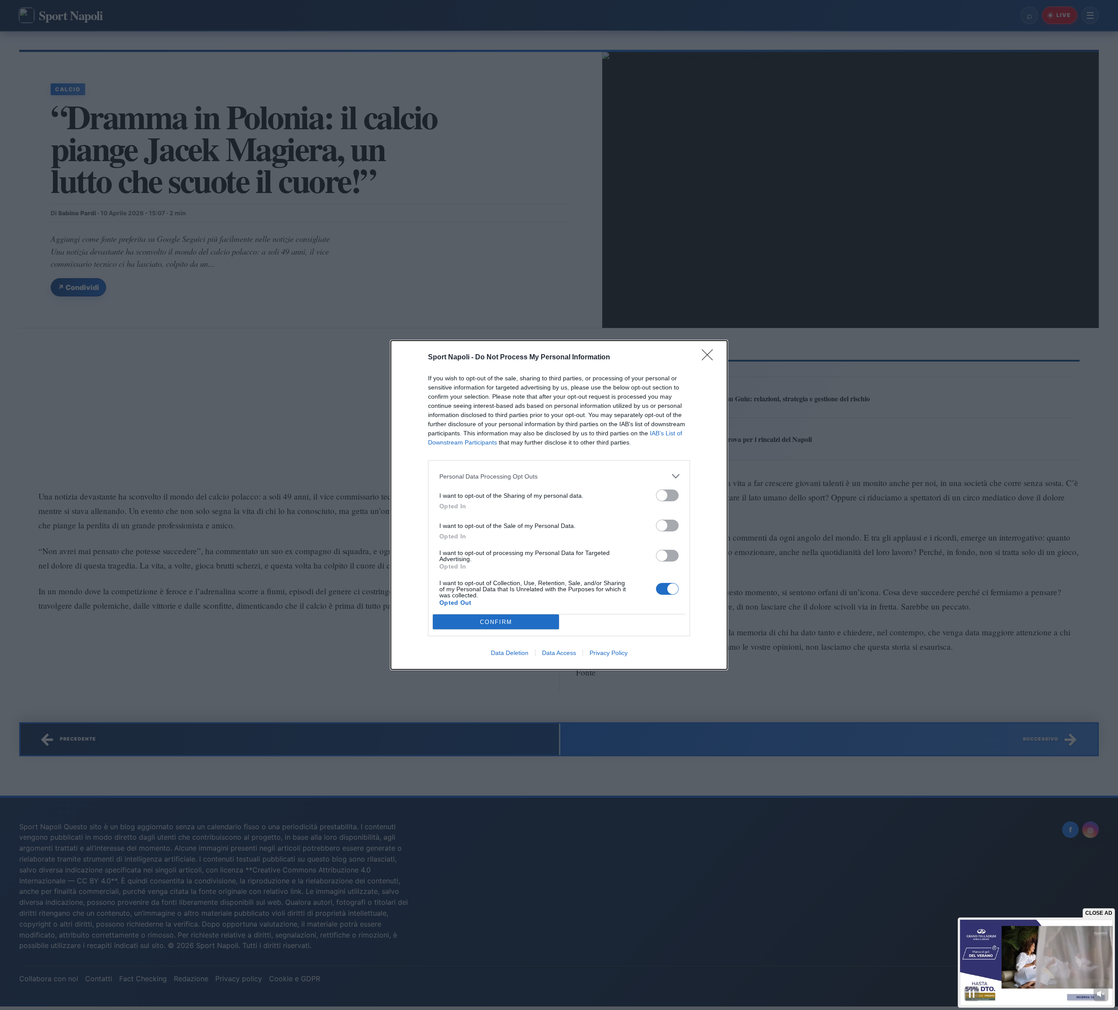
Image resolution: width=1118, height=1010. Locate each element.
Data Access (559, 652)
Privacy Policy (609, 652)
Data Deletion (509, 652)
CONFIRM (496, 622)
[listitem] (559, 476)
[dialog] (559, 505)
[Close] (710, 357)
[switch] (667, 495)
